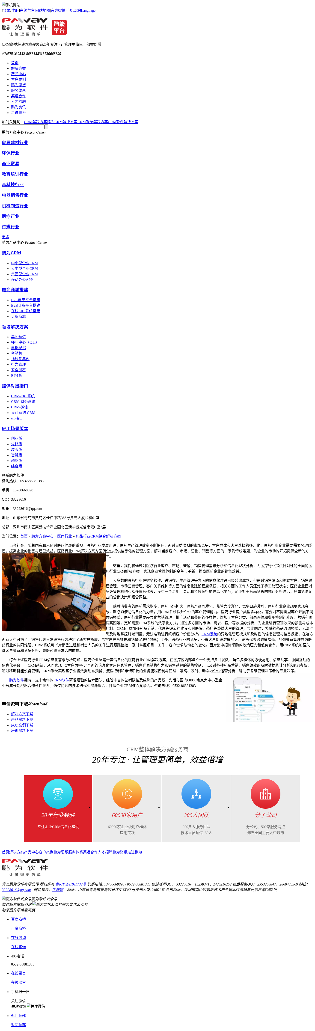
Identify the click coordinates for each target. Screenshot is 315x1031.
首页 (14, 63)
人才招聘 (18, 102)
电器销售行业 (15, 195)
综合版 (16, 466)
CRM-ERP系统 (23, 396)
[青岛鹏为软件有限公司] (34, 34)
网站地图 (42, 10)
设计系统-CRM (23, 413)
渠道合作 (18, 96)
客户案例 (18, 79)
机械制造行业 (15, 205)
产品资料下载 (22, 720)
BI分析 (16, 375)
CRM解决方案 (35, 122)
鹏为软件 (16, 680)
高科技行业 (13, 184)
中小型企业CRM (24, 263)
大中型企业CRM (24, 268)
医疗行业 (10, 216)
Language (88, 10)
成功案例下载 (22, 725)
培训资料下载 (22, 731)
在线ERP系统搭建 (25, 311)
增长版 (16, 450)
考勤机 (16, 353)
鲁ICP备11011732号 (70, 884)
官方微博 (58, 10)
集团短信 (18, 337)
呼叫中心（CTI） (25, 342)
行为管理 (18, 364)
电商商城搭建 (15, 289)
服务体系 (18, 90)
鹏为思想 (18, 85)
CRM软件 (61, 680)
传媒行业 (10, 226)
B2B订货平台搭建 (25, 305)
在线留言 (27, 10)
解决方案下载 (22, 714)
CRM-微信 (19, 407)
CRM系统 (209, 634)
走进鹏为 (18, 113)
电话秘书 (18, 348)
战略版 (16, 461)
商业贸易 (10, 163)
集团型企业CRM (24, 274)
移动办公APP (22, 280)
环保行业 (10, 153)
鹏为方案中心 (42, 536)
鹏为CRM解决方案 (62, 122)
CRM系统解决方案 (92, 122)
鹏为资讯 (18, 107)
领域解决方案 (15, 326)
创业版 (16, 438)
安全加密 (18, 370)
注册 (15, 10)
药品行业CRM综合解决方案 (98, 536)
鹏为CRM (11, 252)
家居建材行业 (15, 142)
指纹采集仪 (20, 359)
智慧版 (16, 455)
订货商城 (18, 316)
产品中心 (18, 74)
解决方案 (18, 68)
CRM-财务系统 (23, 402)
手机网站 (73, 10)
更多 (5, 237)
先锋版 (16, 444)
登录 (6, 10)
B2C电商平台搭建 (25, 300)
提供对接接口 (15, 385)
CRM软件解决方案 (123, 122)
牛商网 (57, 890)
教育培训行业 (15, 174)
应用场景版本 (15, 428)
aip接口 (17, 418)
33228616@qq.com (16, 890)
